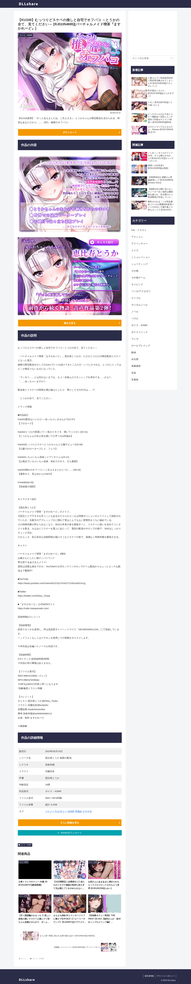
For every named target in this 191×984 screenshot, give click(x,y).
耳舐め (78, 811)
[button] (172, 58)
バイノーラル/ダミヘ (56, 811)
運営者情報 (149, 976)
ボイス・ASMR (26, 845)
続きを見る (70, 323)
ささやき (87, 811)
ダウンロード (70, 132)
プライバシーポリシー (165, 976)
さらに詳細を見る (69, 822)
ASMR (71, 811)
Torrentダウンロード (71, 833)
